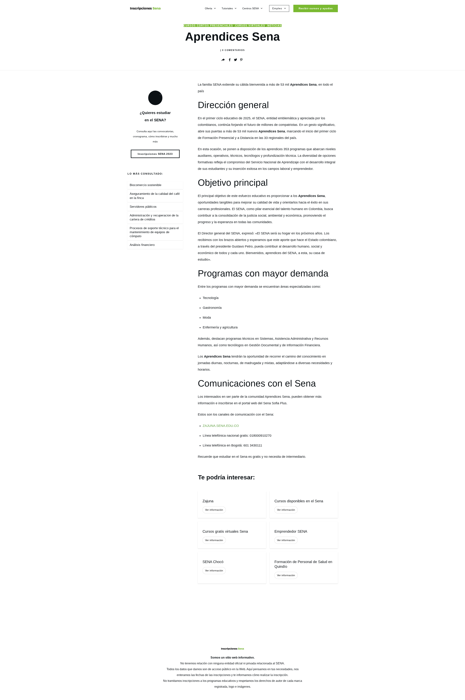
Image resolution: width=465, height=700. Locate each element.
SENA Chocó (232, 567)
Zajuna (232, 504)
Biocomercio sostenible (145, 185)
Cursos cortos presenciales (208, 25)
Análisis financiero (142, 245)
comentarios (233, 50)
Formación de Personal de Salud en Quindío (304, 567)
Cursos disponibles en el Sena (304, 504)
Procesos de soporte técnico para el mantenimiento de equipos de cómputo (154, 232)
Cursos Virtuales (250, 25)
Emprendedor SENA (304, 535)
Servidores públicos (143, 206)
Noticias (274, 25)
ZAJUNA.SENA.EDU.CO (221, 426)
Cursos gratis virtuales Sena (232, 535)
